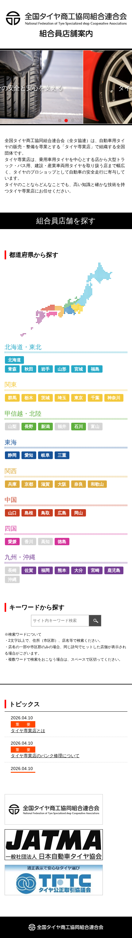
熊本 (62, 570)
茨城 (45, 397)
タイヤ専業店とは (28, 730)
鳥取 (45, 512)
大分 (78, 570)
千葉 (95, 397)
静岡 (12, 455)
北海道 (14, 359)
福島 (95, 369)
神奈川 (113, 397)
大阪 (62, 484)
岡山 (78, 512)
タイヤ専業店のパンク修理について (45, 755)
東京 (78, 397)
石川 (78, 426)
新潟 (45, 426)
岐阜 (45, 455)
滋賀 (45, 484)
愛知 (29, 455)
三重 (62, 455)
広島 (62, 512)
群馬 (12, 397)
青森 (12, 369)
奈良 (78, 484)
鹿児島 (113, 570)
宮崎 (95, 570)
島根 (29, 512)
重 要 (23, 724)
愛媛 (12, 541)
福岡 (45, 570)
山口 (12, 512)
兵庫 (12, 484)
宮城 (78, 369)
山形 (62, 369)
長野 (29, 426)
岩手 (45, 369)
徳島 (62, 541)
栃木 (29, 397)
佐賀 (29, 570)
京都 (29, 484)
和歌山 (97, 484)
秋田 (29, 369)
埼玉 (62, 397)
